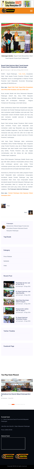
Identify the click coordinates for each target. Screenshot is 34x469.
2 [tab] (10, 404)
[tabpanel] (17, 388)
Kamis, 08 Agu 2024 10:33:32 (20, 70)
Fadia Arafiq (22, 74)
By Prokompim (6, 70)
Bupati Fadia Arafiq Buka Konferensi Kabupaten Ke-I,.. (16, 394)
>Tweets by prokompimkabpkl (12, 337)
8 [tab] (21, 404)
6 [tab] (18, 404)
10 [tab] (24, 404)
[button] (31, 10)
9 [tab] (22, 404)
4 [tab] (14, 404)
